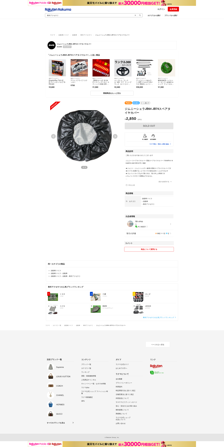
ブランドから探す (171, 15)
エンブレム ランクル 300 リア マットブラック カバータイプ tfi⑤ (122, 83)
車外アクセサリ (86, 35)
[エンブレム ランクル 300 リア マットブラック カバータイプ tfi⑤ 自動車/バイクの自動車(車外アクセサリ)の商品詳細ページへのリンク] (122, 67)
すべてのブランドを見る (56, 423)
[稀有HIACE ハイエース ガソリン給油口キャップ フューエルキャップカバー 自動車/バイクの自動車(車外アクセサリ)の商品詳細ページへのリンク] (166, 67)
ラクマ (52, 35)
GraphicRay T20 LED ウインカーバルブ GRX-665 (57, 82)
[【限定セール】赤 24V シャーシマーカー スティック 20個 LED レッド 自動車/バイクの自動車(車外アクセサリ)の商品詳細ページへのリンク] (101, 67)
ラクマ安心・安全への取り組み (159, 144)
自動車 (74, 35)
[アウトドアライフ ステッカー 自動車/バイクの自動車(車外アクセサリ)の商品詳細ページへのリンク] (79, 67)
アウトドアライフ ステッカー (79, 81)
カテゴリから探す (154, 15)
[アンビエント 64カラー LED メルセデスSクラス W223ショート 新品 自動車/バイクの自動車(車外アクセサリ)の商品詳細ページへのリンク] (144, 67)
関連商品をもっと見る (112, 93)
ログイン (161, 9)
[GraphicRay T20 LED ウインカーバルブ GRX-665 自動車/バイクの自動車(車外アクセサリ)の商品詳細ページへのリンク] (57, 67)
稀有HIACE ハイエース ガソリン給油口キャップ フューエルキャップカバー (166, 83)
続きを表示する (164, 181)
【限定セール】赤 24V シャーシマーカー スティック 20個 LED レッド (101, 83)
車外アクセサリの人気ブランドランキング (158, 317)
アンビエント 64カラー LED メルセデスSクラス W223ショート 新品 (144, 83)
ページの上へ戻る (157, 344)
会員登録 (173, 9)
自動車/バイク (63, 35)
